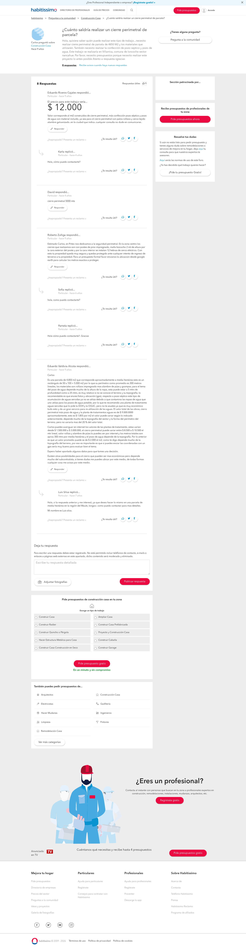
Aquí (162, 160)
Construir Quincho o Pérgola (54, 632)
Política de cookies (122, 941)
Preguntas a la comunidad (62, 18)
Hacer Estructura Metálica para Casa (58, 640)
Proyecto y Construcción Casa (113, 632)
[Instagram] (71, 925)
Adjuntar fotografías (55, 582)
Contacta (176, 888)
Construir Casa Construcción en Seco (58, 648)
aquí (201, 149)
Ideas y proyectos (40, 906)
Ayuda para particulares (90, 881)
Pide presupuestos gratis (188, 853)
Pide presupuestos (186, 10)
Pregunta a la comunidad (185, 40)
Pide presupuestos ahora (185, 119)
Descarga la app (133, 900)
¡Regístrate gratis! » (144, 3)
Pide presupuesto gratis (92, 663)
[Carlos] (37, 34)
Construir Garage (107, 648)
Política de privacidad (99, 941)
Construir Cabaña (107, 640)
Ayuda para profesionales (137, 881)
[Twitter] (48, 925)
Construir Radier (47, 625)
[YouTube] (59, 925)
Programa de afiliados (182, 913)
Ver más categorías (49, 742)
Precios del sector (40, 894)
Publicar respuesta (134, 581)
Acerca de (176, 881)
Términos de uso (77, 941)
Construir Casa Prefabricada (113, 625)
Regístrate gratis (169, 800)
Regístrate (83, 888)
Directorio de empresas (43, 888)
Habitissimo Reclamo (182, 906)
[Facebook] (36, 925)
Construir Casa (47, 617)
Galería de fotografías (42, 913)
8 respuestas (69, 65)
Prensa (174, 900)
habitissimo (37, 18)
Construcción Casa (91, 18)
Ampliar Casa (105, 617)
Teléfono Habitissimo (182, 894)
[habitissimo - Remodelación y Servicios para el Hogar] (44, 10)
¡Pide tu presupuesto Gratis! (185, 172)
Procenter (129, 894)
